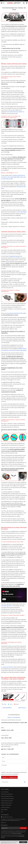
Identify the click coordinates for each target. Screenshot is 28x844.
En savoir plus (14, 842)
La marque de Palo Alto (7, 667)
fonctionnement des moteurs (15, 112)
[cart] (26, 3)
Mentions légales (4, 809)
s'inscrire (23, 828)
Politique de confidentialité (16, 833)
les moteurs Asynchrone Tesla (15, 313)
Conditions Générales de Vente (7, 800)
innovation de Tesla (6, 605)
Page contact (3, 822)
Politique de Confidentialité (6, 805)
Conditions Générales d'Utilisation (7, 798)
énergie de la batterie (14, 256)
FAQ (2, 811)
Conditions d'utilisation (5, 807)
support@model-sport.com (7, 817)
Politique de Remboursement (6, 803)
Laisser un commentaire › (14, 717)
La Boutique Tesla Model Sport (7, 794)
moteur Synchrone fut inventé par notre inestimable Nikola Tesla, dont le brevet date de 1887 (13, 177)
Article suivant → (22, 707)
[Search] (25, 782)
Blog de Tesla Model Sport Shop (7, 796)
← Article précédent (6, 707)
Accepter (23, 842)
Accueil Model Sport (5, 791)
